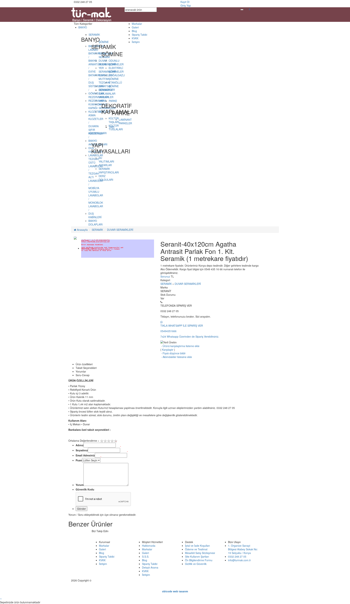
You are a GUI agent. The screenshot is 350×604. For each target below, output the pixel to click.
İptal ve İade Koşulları (197, 545)
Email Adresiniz (85, 455)
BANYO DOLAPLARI (95, 222)
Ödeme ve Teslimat (196, 549)
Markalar (137, 23)
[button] (249, 9)
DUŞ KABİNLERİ (95, 215)
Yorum (79, 485)
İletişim (136, 42)
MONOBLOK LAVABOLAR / (95, 206)
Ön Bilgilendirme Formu (198, 560)
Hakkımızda (148, 545)
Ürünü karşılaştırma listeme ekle (179, 346)
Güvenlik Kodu (85, 489)
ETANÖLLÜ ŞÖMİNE (115, 84)
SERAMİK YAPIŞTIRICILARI (109, 170)
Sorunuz (165, 276)
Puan (79, 460)
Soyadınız (82, 450)
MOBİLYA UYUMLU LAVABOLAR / (95, 193)
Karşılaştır (167, 349)
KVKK (135, 38)
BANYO (82, 27)
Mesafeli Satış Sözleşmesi (200, 553)
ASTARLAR (105, 165)
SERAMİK (94, 34)
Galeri (135, 27)
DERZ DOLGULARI (106, 177)
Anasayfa (82, 229)
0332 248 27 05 (237, 556)
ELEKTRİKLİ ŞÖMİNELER (116, 69)
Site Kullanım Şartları (197, 556)
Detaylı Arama (150, 567)
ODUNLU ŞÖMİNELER (116, 62)
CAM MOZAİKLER (106, 95)
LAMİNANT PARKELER (125, 121)
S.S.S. (145, 556)
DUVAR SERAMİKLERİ (120, 229)
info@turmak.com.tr (239, 560)
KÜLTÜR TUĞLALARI (116, 127)
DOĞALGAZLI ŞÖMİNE (117, 77)
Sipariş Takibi (139, 34)
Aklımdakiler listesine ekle (176, 357)
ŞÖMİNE (104, 42)
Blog (134, 31)
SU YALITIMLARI (106, 159)
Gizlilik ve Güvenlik (196, 564)
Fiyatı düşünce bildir (173, 353)
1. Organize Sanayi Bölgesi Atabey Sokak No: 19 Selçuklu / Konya (243, 549)
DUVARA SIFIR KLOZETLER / (95, 131)
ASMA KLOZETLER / (95, 118)
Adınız (79, 445)
